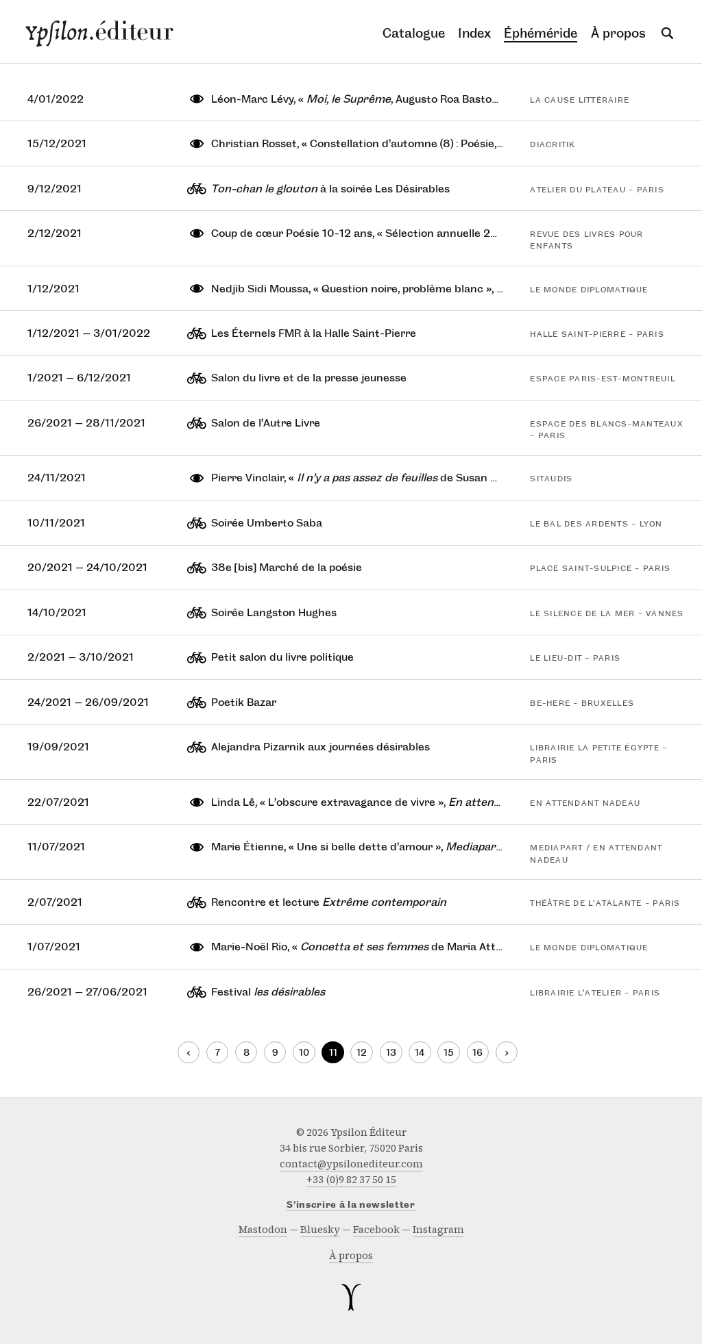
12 (361, 1052)
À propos (618, 33)
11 (333, 1052)
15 (449, 1052)
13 (391, 1052)
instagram (438, 1230)
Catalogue (414, 33)
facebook (376, 1230)
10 (304, 1052)
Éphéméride (540, 33)
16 (477, 1052)
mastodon (263, 1230)
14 (419, 1052)
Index (474, 33)
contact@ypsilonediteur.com (351, 1164)
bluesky (320, 1230)
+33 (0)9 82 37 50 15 (351, 1180)
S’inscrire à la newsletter (351, 1205)
